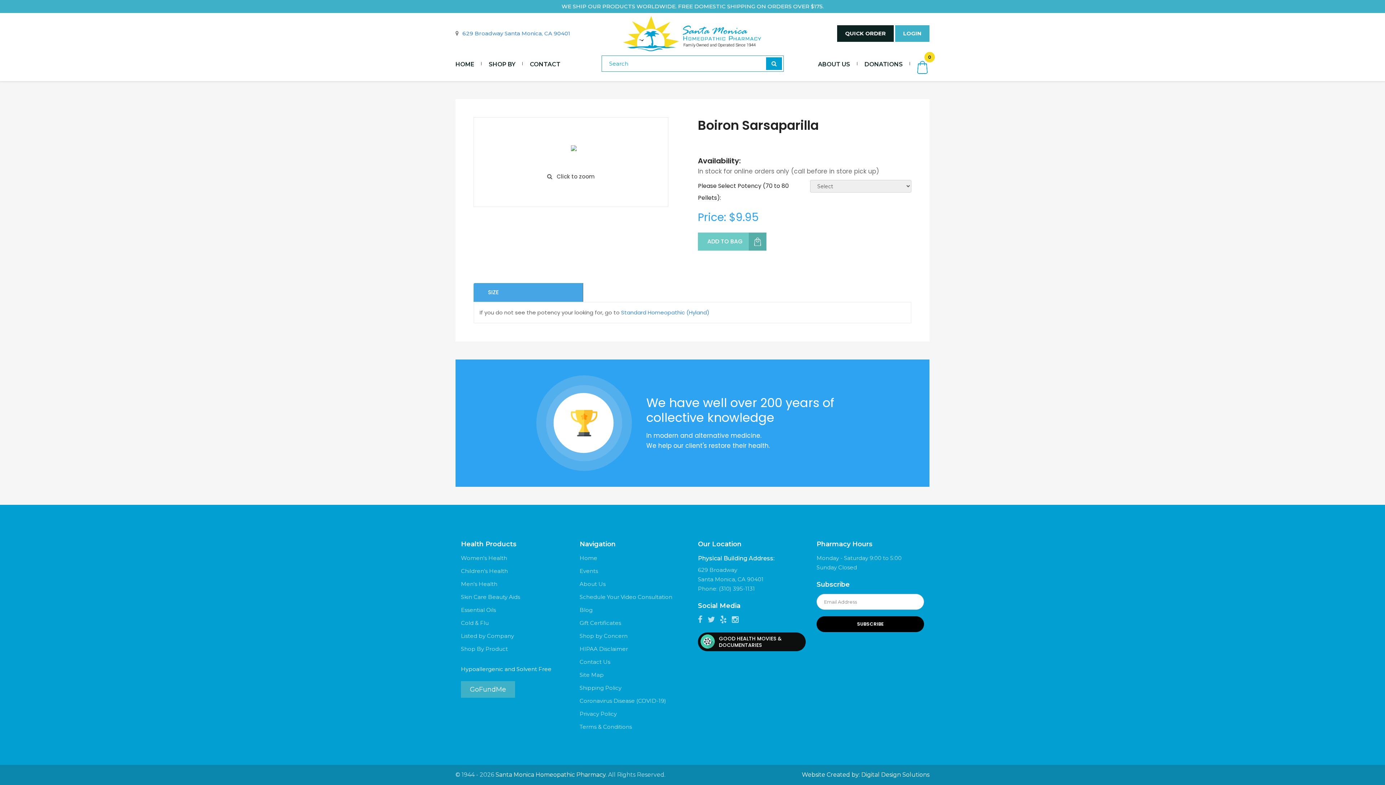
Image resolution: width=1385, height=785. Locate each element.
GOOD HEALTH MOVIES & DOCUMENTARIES (750, 642)
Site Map (592, 674)
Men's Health (479, 584)
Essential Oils (478, 610)
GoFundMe (488, 689)
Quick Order (865, 33)
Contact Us (595, 661)
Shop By (502, 64)
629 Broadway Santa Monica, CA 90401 (516, 33)
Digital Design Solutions (895, 774)
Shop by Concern (604, 635)
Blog (586, 610)
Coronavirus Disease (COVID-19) (623, 700)
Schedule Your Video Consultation (626, 597)
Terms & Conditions (606, 726)
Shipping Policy (600, 687)
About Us (834, 64)
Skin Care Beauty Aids (490, 597)
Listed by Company (487, 635)
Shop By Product (484, 648)
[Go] (774, 63)
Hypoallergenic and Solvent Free (506, 669)
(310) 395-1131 (737, 588)
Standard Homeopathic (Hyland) (665, 312)
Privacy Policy (598, 713)
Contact (545, 64)
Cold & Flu (475, 622)
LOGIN (912, 33)
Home (465, 64)
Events (589, 571)
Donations (884, 64)
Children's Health (484, 571)
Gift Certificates (600, 622)
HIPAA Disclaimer (604, 648)
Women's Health (484, 558)
